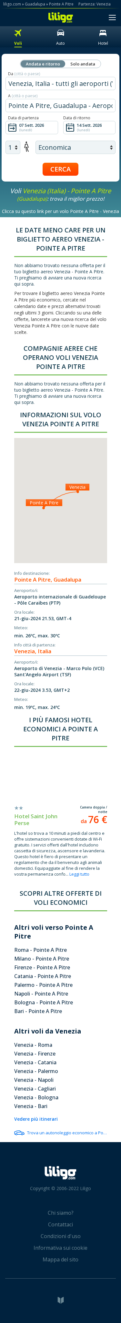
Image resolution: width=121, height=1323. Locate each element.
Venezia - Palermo (36, 1071)
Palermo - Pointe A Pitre (43, 984)
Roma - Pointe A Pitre (40, 949)
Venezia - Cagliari (35, 1088)
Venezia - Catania (35, 1062)
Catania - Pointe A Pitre (42, 976)
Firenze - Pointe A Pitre (42, 967)
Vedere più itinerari (36, 1119)
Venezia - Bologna (36, 1097)
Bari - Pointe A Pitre (38, 1011)
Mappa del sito (60, 1259)
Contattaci (60, 1224)
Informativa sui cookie (60, 1247)
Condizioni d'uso (61, 1236)
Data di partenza (23, 118)
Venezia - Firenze (34, 1053)
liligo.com (12, 4)
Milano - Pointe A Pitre (41, 958)
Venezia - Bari (30, 1106)
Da (24, 74)
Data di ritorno (76, 118)
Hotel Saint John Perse (35, 819)
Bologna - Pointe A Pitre (43, 1002)
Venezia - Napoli (34, 1079)
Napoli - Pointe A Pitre (41, 993)
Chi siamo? (61, 1212)
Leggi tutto (79, 874)
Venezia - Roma (33, 1044)
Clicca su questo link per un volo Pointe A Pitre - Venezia (60, 211)
